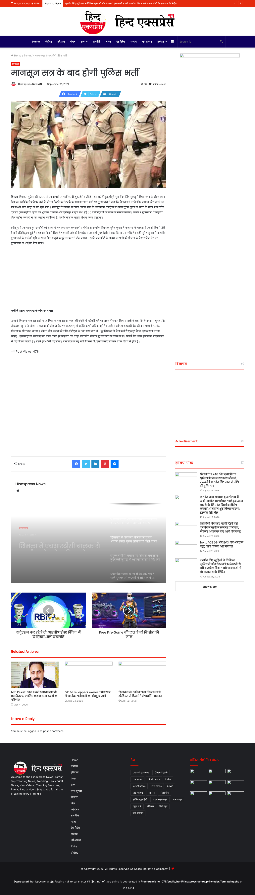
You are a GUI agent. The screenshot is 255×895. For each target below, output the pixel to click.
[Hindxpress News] (127, 21)
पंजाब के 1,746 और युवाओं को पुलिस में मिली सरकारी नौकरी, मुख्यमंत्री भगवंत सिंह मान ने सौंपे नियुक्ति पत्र (219, 480)
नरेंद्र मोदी (164, 792)
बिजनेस (74, 797)
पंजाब (72, 41)
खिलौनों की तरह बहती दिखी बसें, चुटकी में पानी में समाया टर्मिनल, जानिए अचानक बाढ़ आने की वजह (220, 527)
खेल (73, 803)
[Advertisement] (88, 278)
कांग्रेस (151, 792)
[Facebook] (76, 464)
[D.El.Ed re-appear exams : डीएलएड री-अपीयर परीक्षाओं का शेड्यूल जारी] (89, 675)
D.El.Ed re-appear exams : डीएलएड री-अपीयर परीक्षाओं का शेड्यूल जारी (88, 694)
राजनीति (96, 41)
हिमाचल (27, 55)
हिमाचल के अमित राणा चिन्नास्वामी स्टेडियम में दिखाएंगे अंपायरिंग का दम (140, 694)
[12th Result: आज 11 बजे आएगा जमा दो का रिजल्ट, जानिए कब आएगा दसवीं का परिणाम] (35, 675)
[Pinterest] (105, 464)
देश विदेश (120, 41)
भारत (108, 41)
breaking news (141, 772)
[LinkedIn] (95, 464)
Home (36, 41)
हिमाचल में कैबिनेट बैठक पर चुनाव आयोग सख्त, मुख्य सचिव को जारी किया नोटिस (59, 543)
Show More (210, 586)
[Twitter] (86, 464)
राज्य (83, 41)
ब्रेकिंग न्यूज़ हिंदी (140, 799)
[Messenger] (115, 464)
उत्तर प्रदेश (76, 791)
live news (156, 785)
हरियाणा (61, 41)
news (170, 785)
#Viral (160, 41)
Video (74, 852)
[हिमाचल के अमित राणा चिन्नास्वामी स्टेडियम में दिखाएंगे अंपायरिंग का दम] (142, 675)
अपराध (133, 41)
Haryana (137, 779)
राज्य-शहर (177, 799)
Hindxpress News (28, 84)
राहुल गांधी (137, 806)
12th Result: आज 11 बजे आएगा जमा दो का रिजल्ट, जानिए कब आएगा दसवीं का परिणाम (34, 696)
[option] (88, 543)
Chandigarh (161, 772)
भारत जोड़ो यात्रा (160, 799)
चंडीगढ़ (48, 41)
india (168, 779)
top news (138, 792)
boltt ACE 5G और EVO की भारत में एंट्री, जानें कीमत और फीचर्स (221, 544)
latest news (139, 785)
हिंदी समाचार (138, 812)
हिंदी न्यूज (163, 806)
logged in (33, 731)
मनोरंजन (75, 809)
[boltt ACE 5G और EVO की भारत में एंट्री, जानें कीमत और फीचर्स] (186, 548)
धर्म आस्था (147, 41)
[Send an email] (40, 84)
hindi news (154, 779)
